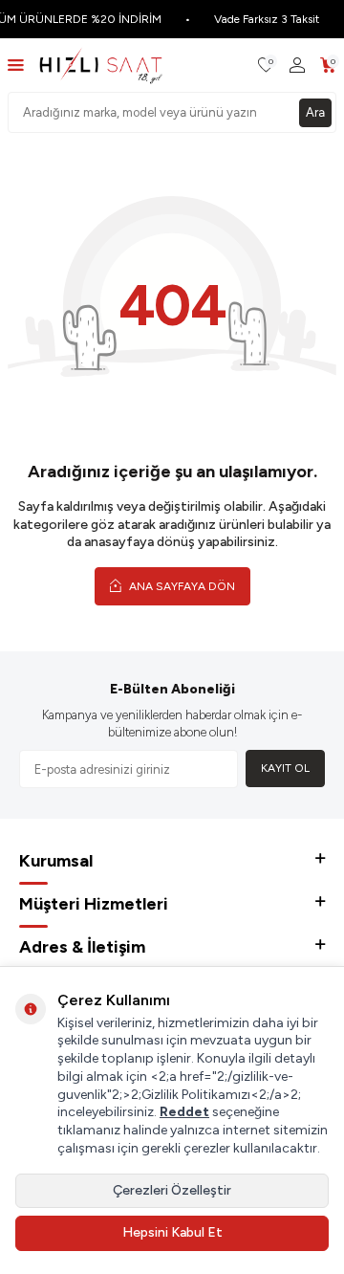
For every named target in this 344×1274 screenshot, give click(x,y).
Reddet (184, 1112)
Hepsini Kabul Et (172, 1232)
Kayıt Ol (285, 768)
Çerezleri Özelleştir (172, 1190)
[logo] (100, 65)
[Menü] (16, 64)
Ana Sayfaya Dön (180, 586)
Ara (315, 112)
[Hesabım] (297, 65)
